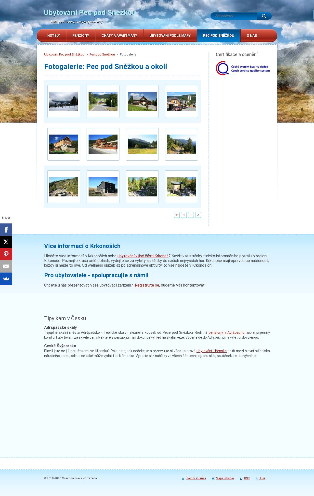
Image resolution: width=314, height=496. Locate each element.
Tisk (262, 478)
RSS (246, 478)
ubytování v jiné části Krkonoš (143, 256)
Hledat (264, 16)
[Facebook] (6, 229)
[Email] (6, 266)
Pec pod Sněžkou (102, 54)
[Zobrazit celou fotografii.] (63, 101)
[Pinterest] (6, 254)
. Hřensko (211, 351)
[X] (6, 242)
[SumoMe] (6, 279)
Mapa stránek (225, 478)
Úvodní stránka (196, 478)
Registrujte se (147, 285)
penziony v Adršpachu (226, 332)
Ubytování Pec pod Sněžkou (64, 54)
